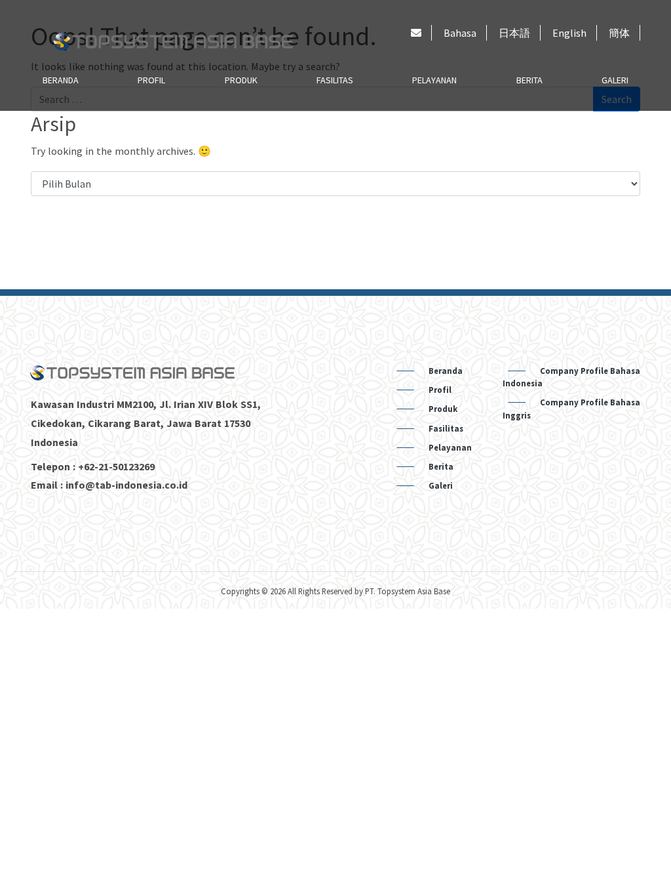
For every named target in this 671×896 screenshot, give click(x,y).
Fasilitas (334, 80)
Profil (151, 80)
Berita (529, 80)
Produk (241, 80)
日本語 (514, 32)
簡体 (619, 32)
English (569, 32)
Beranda (61, 80)
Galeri (615, 80)
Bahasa (460, 32)
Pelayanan (434, 80)
